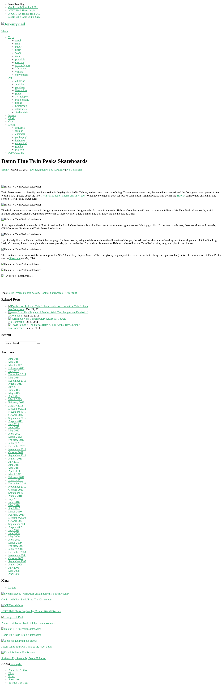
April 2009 (14, 539)
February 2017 (16, 368)
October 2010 (15, 489)
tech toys (20, 140)
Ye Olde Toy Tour (18, 682)
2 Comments (15, 315)
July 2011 (13, 461)
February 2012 (16, 439)
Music (11, 118)
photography (22, 99)
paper (18, 46)
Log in (12, 587)
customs (19, 62)
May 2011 (13, 467)
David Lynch (14, 292)
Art (10, 77)
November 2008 (17, 555)
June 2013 (14, 390)
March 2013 (15, 399)
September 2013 (17, 380)
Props (11, 676)
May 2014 (14, 377)
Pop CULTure (16, 152)
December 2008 (17, 552)
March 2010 (15, 511)
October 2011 (15, 452)
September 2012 (17, 418)
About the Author (18, 670)
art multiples (22, 96)
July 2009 (13, 530)
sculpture (20, 84)
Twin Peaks (70, 292)
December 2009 (17, 517)
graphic (19, 146)
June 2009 (14, 533)
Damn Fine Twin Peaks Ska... (24, 16)
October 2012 (15, 414)
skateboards (56, 292)
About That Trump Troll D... (24, 13)
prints (18, 93)
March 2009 (15, 542)
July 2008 (13, 567)
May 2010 (14, 505)
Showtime (14, 258)
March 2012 (15, 436)
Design (12, 124)
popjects (19, 149)
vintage (19, 71)
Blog (11, 673)
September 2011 (17, 455)
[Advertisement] (42, 176)
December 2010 (17, 483)
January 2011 (15, 480)
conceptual (21, 143)
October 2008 (15, 558)
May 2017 (14, 361)
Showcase (13, 679)
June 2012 (14, 427)
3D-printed (21, 68)
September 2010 (17, 492)
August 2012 (15, 421)
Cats (10, 121)
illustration (21, 90)
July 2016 (13, 371)
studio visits (21, 112)
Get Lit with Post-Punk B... (23, 7)
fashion (19, 130)
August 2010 (15, 495)
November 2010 (17, 486)
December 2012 (17, 408)
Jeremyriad (16, 664)
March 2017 (15, 365)
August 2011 (15, 458)
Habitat (181, 195)
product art (21, 105)
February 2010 (16, 514)
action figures (22, 65)
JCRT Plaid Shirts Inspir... (22, 10)
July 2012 (13, 424)
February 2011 (16, 477)
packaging (21, 137)
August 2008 (15, 564)
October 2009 (15, 520)
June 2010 (14, 502)
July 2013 (13, 386)
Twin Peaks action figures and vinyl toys (63, 195)
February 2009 (16, 545)
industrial (20, 127)
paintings (20, 87)
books (18, 102)
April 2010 (14, 508)
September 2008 (17, 561)
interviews (21, 109)
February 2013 (16, 402)
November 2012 (17, 411)
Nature (12, 115)
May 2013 (14, 393)
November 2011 (17, 449)
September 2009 (17, 524)
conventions (21, 74)
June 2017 (14, 358)
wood (18, 52)
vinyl (18, 40)
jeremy (5, 169)
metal (18, 56)
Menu (4, 31)
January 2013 (15, 405)
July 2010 (13, 499)
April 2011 (14, 471)
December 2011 (17, 446)
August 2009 (15, 527)
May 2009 (14, 536)
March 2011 (15, 474)
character (20, 133)
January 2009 (15, 548)
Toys (11, 37)
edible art (20, 80)
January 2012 (15, 442)
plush (18, 49)
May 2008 (14, 570)
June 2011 (13, 464)
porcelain (20, 59)
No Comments (74, 169)
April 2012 (14, 433)
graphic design (31, 292)
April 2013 (14, 396)
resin (17, 43)
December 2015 (17, 374)
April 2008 (14, 573)
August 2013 (15, 383)
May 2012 (14, 430)
